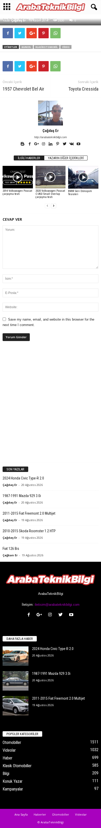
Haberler (40, 814)
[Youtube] (78, 144)
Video (66, 47)
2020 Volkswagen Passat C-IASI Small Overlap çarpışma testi (50, 194)
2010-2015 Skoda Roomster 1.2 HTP (29, 531)
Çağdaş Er (18, 20)
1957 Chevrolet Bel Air (23, 89)
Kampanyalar (13, 789)
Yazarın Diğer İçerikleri (66, 158)
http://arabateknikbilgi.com (50, 137)
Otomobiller (12, 742)
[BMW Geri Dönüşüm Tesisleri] (83, 177)
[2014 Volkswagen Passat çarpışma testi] (18, 177)
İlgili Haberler (29, 158)
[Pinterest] (57, 144)
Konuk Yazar (13, 781)
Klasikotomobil (46, 47)
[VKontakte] (71, 144)
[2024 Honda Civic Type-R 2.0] (15, 656)
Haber (7, 758)
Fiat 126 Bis (11, 548)
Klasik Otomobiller (17, 765)
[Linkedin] (50, 144)
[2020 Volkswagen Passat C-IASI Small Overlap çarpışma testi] (50, 177)
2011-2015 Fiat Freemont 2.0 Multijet (29, 513)
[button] (93, 7)
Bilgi (6, 773)
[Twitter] (64, 144)
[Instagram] (43, 144)
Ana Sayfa (21, 814)
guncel (26, 47)
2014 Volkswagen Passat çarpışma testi (17, 192)
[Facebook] (29, 144)
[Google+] (36, 144)
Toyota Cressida (83, 89)
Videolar (9, 750)
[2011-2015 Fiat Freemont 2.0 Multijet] (15, 705)
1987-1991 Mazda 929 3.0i (22, 496)
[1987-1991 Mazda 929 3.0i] (15, 681)
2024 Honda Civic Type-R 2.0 (23, 478)
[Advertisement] (50, 406)
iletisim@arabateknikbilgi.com (57, 605)
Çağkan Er (10, 555)
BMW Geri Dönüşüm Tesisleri (80, 192)
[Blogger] (22, 144)
